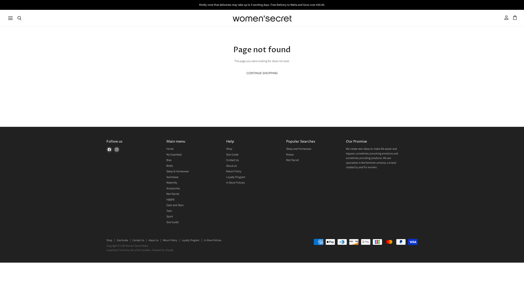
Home (170, 149)
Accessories (173, 188)
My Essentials (174, 155)
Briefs (169, 166)
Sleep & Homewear (177, 171)
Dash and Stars (175, 205)
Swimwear (172, 177)
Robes (290, 155)
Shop (229, 149)
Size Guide (172, 222)
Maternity (171, 183)
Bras (169, 160)
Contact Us (232, 160)
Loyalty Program (235, 177)
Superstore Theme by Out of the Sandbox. (128, 250)
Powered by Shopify (163, 250)
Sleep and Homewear (298, 149)
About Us (231, 166)
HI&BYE (170, 200)
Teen (169, 211)
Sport (169, 216)
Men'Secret (172, 194)
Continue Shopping (262, 73)
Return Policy (233, 171)
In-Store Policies (235, 183)
